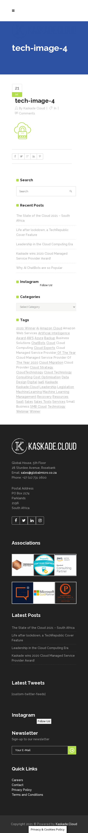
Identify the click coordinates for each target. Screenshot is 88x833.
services (58, 401)
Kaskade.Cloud (66, 824)
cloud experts (44, 347)
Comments (27, 113)
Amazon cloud (51, 328)
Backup (49, 338)
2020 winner (25, 328)
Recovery (44, 396)
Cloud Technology (58, 372)
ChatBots (38, 343)
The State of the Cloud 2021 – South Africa (43, 627)
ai (37, 328)
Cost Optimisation (47, 377)
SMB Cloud (38, 406)
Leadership (48, 387)
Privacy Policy (22, 790)
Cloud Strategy (41, 367)
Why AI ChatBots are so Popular (39, 268)
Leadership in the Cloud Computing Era (44, 244)
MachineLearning (29, 392)
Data (65, 377)
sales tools (42, 401)
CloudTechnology (29, 372)
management (26, 396)
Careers (17, 780)
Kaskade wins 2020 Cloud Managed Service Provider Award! (43, 658)
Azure (39, 338)
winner (35, 411)
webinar (22, 411)
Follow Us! (46, 285)
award (21, 338)
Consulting (24, 377)
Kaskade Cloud (34, 108)
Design (21, 382)
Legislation (65, 387)
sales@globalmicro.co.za (39, 472)
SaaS (20, 401)
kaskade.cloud (27, 387)
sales (29, 401)
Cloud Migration (51, 362)
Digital (32, 382)
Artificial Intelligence (54, 333)
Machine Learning (56, 392)
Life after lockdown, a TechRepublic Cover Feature (43, 638)
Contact (17, 785)
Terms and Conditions (27, 794)
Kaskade (51, 382)
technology (57, 406)
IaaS (41, 382)
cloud (50, 343)
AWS (30, 338)
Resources (61, 396)
